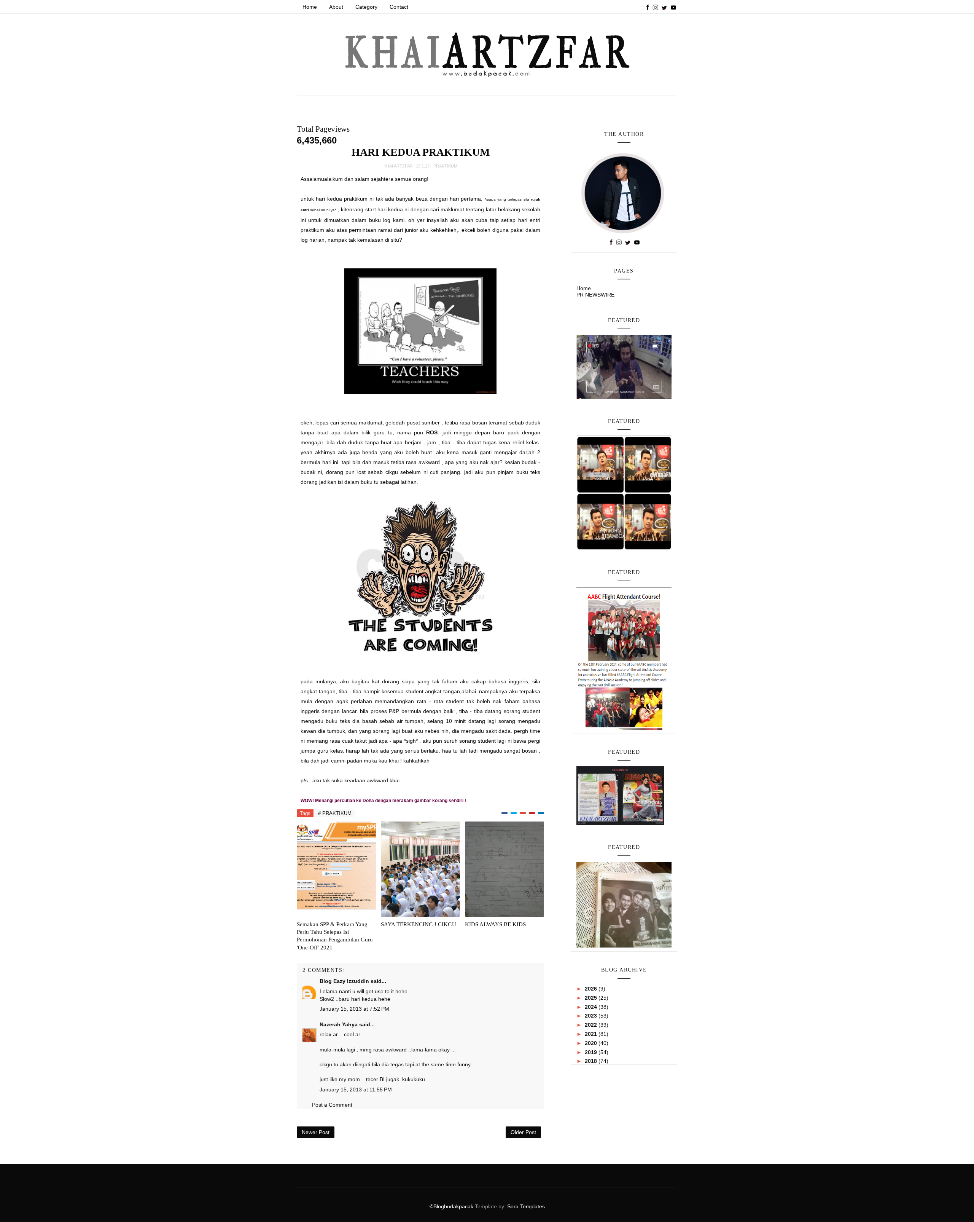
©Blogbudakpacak (452, 1206)
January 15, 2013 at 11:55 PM (356, 1089)
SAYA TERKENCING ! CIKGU (418, 924)
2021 (591, 1034)
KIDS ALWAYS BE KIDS (495, 924)
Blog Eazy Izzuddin (344, 981)
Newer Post (315, 1132)
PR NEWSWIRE (595, 295)
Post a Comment (332, 1105)
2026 (591, 989)
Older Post (523, 1132)
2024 (591, 1007)
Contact (399, 7)
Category (366, 7)
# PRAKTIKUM (335, 813)
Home (309, 7)
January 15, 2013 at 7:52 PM (354, 1009)
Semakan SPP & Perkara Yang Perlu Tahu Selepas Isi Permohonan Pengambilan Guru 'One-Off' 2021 (335, 936)
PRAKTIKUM (445, 166)
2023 (591, 1016)
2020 (591, 1043)
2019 (591, 1052)
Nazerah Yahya (339, 1024)
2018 (591, 1061)
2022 (591, 1025)
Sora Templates (526, 1206)
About (336, 7)
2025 (591, 998)
